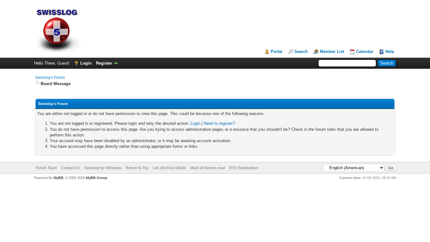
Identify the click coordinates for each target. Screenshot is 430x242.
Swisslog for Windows (103, 168)
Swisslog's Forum (50, 77)
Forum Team (46, 168)
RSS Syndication (243, 168)
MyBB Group (96, 178)
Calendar (364, 51)
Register (104, 63)
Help (389, 51)
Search (301, 51)
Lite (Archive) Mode (169, 168)
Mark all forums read (207, 168)
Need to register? (219, 123)
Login (86, 63)
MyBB (58, 178)
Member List (332, 51)
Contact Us (70, 168)
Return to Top (137, 168)
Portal (276, 51)
